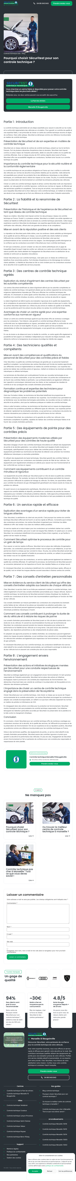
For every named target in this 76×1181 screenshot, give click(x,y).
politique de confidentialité (54, 1166)
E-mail (9, 934)
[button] (38, 753)
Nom (9, 926)
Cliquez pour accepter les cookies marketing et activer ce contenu (14, 1040)
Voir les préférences (65, 1171)
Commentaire (12, 903)
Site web (10, 941)
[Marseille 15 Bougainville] (4, 5)
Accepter (35, 1171)
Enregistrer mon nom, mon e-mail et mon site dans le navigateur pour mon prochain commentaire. (36, 951)
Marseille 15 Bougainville (11, 5)
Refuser (49, 1171)
